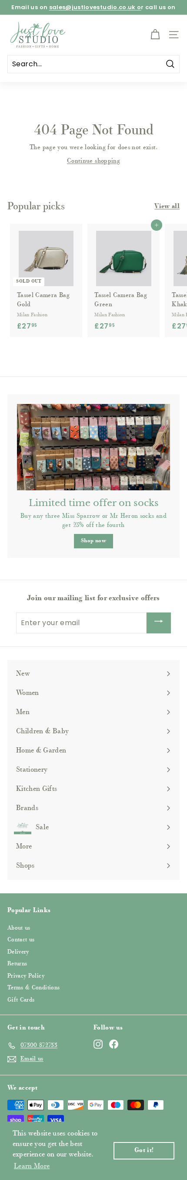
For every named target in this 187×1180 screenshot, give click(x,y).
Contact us (21, 940)
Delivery (18, 952)
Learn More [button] (32, 1166)
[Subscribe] (159, 622)
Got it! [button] (144, 1150)
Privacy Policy (25, 976)
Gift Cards (21, 1000)
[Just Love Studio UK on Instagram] (98, 1044)
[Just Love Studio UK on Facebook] (113, 1044)
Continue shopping (93, 161)
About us (18, 928)
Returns (17, 964)
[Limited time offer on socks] (93, 447)
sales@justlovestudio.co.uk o (95, 7)
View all (167, 207)
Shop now (93, 541)
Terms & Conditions (33, 988)
